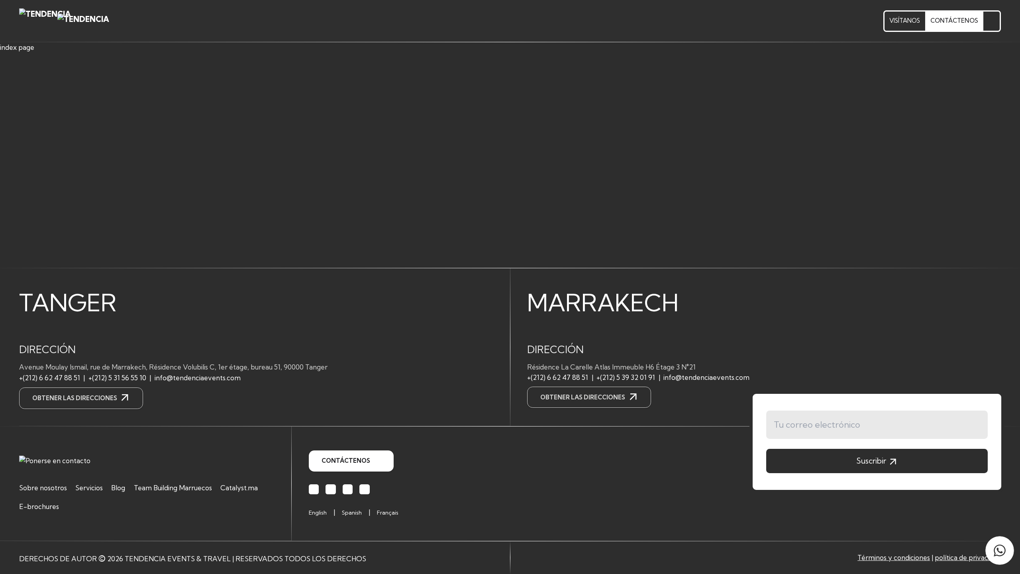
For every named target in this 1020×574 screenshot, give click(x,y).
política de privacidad (968, 557)
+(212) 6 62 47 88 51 (49, 377)
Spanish (352, 512)
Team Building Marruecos (173, 488)
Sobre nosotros (43, 488)
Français (387, 512)
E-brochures (39, 506)
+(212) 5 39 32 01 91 (625, 377)
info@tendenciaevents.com (198, 377)
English (318, 512)
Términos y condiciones (893, 557)
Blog (118, 488)
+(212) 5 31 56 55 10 (117, 377)
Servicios (89, 488)
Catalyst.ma (239, 488)
